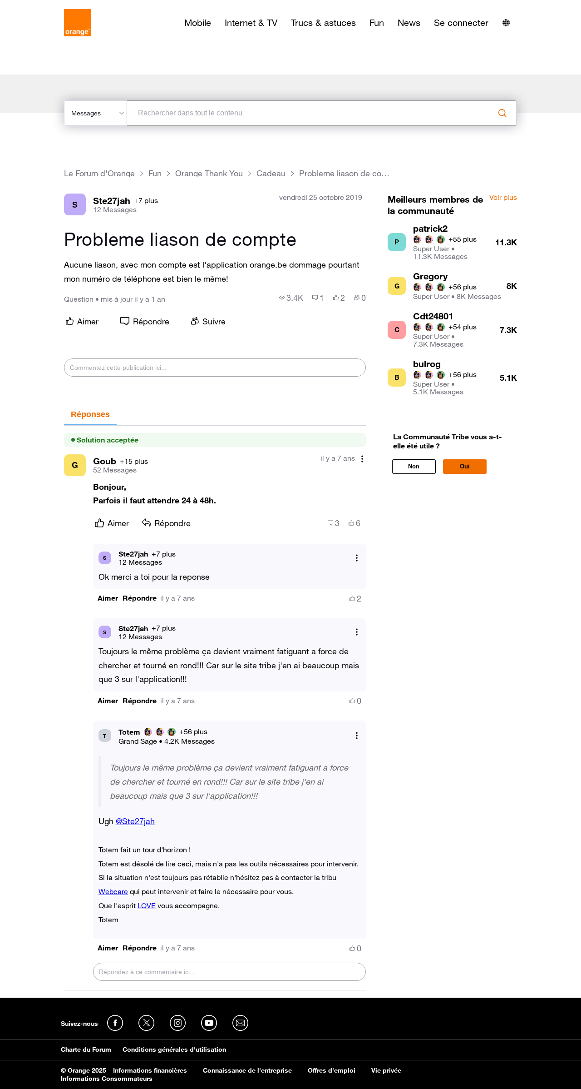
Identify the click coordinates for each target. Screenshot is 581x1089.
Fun (376, 22)
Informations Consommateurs (107, 1078)
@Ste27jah (135, 821)
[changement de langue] (506, 22)
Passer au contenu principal (48, 7)
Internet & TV (251, 22)
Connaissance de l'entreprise (247, 1070)
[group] (291, 297)
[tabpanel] (215, 708)
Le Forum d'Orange (99, 173)
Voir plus (503, 198)
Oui (465, 466)
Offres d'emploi (331, 1070)
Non (413, 466)
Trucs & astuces (323, 22)
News (409, 22)
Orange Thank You (209, 173)
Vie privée (386, 1070)
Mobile (197, 22)
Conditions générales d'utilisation (174, 1049)
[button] (108, 598)
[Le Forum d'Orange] (77, 22)
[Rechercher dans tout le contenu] (502, 113)
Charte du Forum (86, 1049)
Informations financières (150, 1070)
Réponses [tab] (90, 414)
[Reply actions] (356, 557)
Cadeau (271, 173)
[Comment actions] (362, 459)
